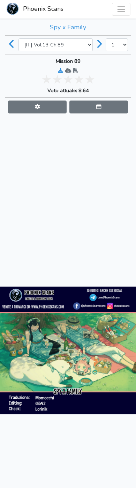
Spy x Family (68, 27)
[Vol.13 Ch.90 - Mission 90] (99, 44)
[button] (37, 107)
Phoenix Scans (42, 9)
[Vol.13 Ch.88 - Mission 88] (11, 44)
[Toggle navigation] (121, 9)
